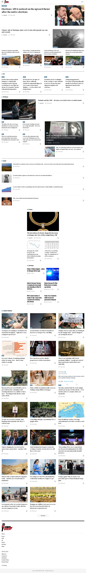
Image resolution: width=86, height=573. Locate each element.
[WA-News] (7, 2)
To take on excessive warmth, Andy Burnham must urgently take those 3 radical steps (13, 421)
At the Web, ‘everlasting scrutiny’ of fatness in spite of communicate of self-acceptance (51, 253)
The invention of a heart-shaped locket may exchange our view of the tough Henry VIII (42, 234)
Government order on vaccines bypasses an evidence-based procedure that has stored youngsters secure (14, 506)
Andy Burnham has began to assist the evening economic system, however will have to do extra (42, 449)
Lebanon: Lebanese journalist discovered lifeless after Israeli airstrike (10, 52)
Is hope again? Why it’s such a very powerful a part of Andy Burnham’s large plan (70, 478)
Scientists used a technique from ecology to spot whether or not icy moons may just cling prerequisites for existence (53, 83)
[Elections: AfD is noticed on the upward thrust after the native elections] (69, 15)
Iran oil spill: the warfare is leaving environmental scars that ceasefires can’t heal (71, 421)
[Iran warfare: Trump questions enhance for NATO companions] (32, 59)
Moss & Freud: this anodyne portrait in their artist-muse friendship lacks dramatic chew (10, 138)
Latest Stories (7, 311)
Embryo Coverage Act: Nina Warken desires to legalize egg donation (50, 285)
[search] (78, 2)
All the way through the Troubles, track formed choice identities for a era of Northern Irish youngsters (62, 138)
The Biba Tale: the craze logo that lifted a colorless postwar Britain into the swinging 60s (10, 125)
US (4, 74)
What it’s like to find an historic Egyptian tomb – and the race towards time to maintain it (14, 478)
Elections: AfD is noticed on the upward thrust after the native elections (26, 10)
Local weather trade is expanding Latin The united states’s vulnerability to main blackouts (38, 187)
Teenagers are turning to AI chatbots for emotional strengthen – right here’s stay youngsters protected (14, 332)
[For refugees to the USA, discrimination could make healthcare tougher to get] (43, 467)
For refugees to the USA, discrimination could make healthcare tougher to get (42, 477)
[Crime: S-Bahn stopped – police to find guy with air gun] (52, 274)
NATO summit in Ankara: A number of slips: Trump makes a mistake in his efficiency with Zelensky (34, 299)
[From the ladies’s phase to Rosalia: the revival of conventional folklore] (7, 179)
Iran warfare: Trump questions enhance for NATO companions (31, 51)
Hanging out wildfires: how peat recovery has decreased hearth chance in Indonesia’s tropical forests (43, 506)
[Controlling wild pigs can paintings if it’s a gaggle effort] (43, 409)
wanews (5, 15)
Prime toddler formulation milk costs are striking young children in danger (43, 389)
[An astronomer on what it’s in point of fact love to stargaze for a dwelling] (43, 321)
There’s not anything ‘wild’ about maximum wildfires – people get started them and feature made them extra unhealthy (70, 361)
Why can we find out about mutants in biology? (26, 198)
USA (3, 76)
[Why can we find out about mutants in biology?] (7, 201)
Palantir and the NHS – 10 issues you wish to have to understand (59, 100)
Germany (4, 5)
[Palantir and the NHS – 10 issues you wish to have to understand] (19, 109)
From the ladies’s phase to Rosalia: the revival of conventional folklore (32, 175)
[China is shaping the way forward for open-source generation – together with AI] (15, 437)
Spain (4, 161)
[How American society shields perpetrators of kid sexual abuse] (43, 348)
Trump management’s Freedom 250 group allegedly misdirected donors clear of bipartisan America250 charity (75, 83)
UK (2, 118)
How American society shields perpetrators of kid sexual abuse (40, 359)
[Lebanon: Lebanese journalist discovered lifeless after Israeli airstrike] (11, 60)
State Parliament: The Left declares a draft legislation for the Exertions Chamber (52, 52)
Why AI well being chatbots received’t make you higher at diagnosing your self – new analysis (69, 148)
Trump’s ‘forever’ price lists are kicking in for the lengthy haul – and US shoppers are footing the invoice (71, 332)
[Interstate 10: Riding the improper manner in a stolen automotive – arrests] (75, 60)
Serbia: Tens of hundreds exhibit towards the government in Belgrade (50, 298)
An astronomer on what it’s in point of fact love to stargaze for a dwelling (41, 331)
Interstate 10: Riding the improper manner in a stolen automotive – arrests (75, 52)
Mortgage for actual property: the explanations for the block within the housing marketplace (33, 254)
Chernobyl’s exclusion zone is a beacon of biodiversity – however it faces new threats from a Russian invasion (43, 164)
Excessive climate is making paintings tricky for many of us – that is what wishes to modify (13, 360)
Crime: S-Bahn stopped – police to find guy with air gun (36, 270)
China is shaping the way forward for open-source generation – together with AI (14, 449)
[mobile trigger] (3, 2)
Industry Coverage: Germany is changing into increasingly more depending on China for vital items (34, 286)
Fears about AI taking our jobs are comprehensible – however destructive (31, 125)
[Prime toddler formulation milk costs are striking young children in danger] (43, 378)
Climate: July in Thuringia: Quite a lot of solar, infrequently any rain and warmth (25, 31)
